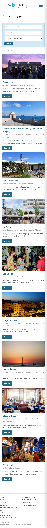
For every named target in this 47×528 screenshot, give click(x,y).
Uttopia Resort (10, 416)
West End (7, 465)
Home (2, 497)
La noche (3, 513)
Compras (3, 505)
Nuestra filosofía (28, 497)
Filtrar (8, 44)
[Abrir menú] (42, 5)
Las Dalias (7, 273)
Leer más (7, 96)
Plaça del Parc (9, 320)
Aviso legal (26, 502)
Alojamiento (5, 515)
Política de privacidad (30, 505)
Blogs (2, 500)
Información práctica (8, 507)
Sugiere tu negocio (29, 500)
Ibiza (1, 510)
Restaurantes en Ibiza (8, 518)
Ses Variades (9, 369)
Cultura (3, 502)
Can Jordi (7, 82)
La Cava (6, 227)
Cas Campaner (10, 180)
